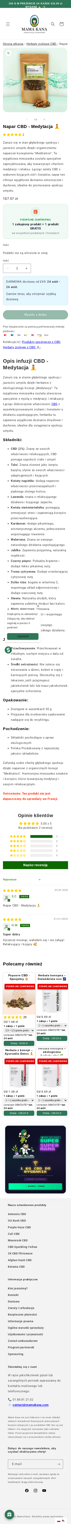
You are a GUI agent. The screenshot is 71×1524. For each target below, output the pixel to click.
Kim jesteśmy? (18, 1288)
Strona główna (13, 44)
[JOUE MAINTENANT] (35, 1159)
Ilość (6, 260)
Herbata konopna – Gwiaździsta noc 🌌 (52, 977)
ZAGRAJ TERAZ (36, 1186)
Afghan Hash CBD (20, 1260)
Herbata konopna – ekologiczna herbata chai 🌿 (52, 1051)
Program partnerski (21, 1347)
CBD (54, 404)
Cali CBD (14, 1233)
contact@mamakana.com (31, 1405)
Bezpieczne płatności (22, 1314)
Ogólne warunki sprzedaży (26, 1327)
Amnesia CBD (17, 1214)
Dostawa (14, 1301)
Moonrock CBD (18, 1240)
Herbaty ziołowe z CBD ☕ (21, 347)
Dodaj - (19, 1043)
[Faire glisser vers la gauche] (26, 119)
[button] (8, 24)
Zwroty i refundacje (21, 1308)
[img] (12, 890)
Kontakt (13, 1295)
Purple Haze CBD (19, 1227)
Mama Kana (23, 1516)
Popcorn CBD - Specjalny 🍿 (19, 977)
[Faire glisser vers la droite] (44, 119)
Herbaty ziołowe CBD (41, 44)
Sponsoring (15, 1354)
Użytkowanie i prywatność (25, 1334)
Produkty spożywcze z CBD (41, 342)
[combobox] (61, 1521)
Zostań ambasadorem (23, 1340)
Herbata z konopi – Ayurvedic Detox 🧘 (19, 1052)
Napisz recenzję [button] (35, 865)
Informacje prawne (20, 1321)
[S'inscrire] (58, 1464)
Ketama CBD (16, 1266)
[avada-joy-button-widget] (9, 1514)
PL (63, 1520)
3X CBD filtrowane (20, 1253)
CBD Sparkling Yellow (22, 1246)
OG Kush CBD (17, 1220)
